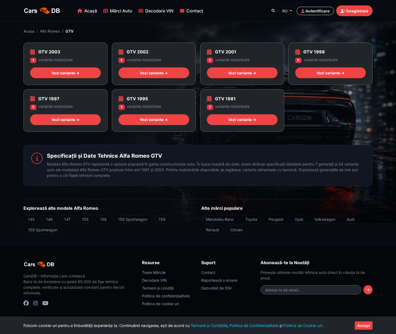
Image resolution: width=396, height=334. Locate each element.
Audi (351, 219)
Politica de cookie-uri (160, 303)
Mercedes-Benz (220, 219)
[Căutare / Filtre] (273, 10)
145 (31, 219)
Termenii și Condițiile (209, 325)
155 (85, 219)
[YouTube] (45, 303)
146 (49, 219)
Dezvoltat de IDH (216, 288)
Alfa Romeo (50, 31)
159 (162, 219)
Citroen (236, 230)
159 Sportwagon (42, 230)
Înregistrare (357, 11)
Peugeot (276, 219)
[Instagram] (35, 303)
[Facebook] (26, 303)
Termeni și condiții (157, 288)
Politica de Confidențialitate (254, 325)
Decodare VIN (159, 10)
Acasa (28, 31)
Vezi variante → (65, 73)
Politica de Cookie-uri (302, 325)
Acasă (90, 10)
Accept (363, 325)
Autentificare (317, 11)
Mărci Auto (121, 10)
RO (285, 11)
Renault (212, 230)
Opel (299, 219)
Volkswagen (324, 219)
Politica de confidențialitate (166, 296)
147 (67, 219)
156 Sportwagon (132, 219)
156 (103, 219)
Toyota (251, 219)
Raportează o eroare (219, 280)
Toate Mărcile (154, 272)
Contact (194, 10)
